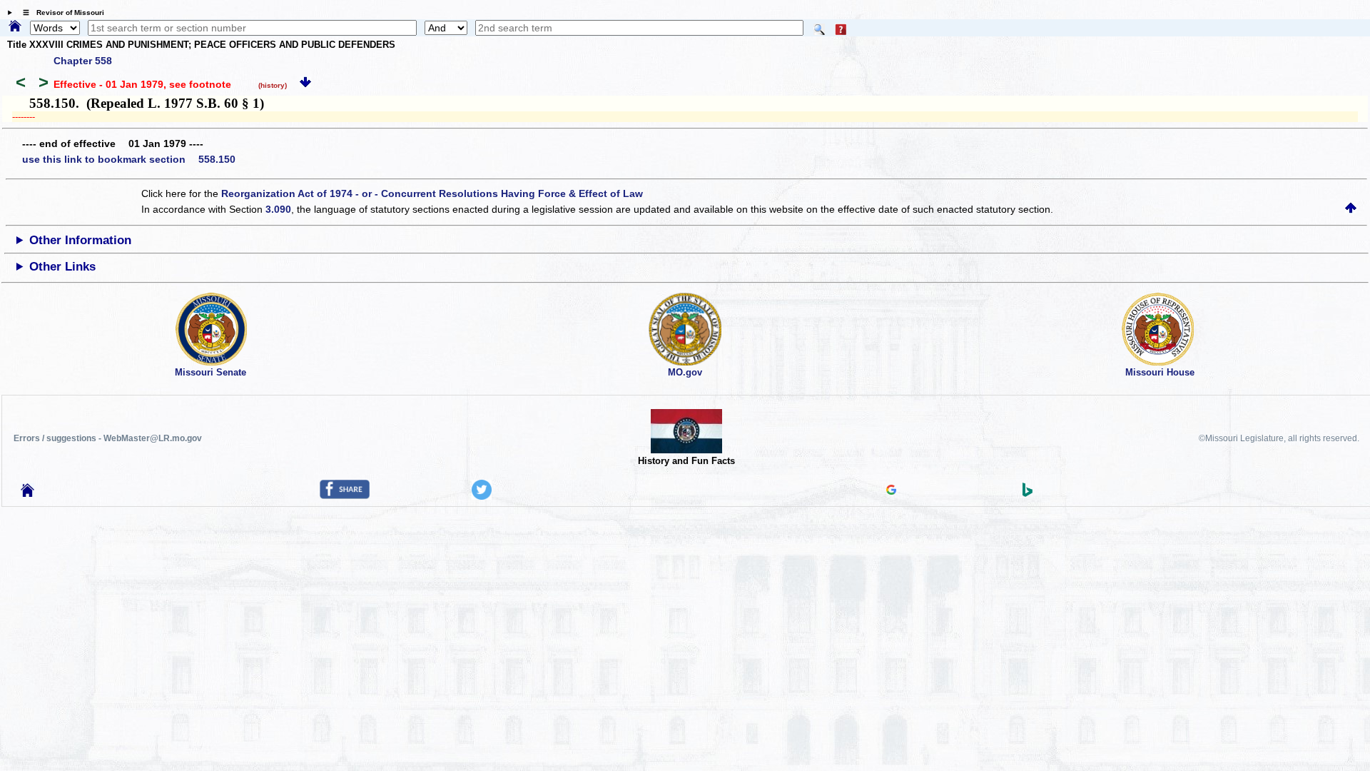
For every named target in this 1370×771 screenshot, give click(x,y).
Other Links (62, 266)
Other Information (80, 240)
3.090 (278, 209)
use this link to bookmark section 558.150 (128, 159)
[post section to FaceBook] (345, 495)
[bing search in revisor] (1027, 493)
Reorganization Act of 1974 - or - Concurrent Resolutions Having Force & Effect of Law (432, 193)
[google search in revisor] (891, 491)
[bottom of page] (305, 84)
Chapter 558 (83, 60)
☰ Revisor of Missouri (60, 12)
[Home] (15, 27)
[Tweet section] (482, 496)
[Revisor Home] (28, 493)
